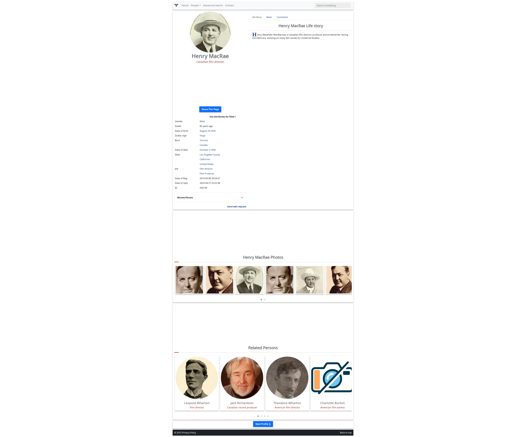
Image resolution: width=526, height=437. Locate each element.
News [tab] (269, 17)
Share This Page (210, 109)
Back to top (346, 432)
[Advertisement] (210, 85)
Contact (229, 5)
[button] (261, 299)
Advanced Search (213, 5)
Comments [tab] (282, 17)
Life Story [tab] (257, 17)
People (195, 5)
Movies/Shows (185, 197)
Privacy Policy (189, 432)
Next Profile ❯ (263, 423)
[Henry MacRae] (210, 31)
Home (185, 5)
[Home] (176, 5)
